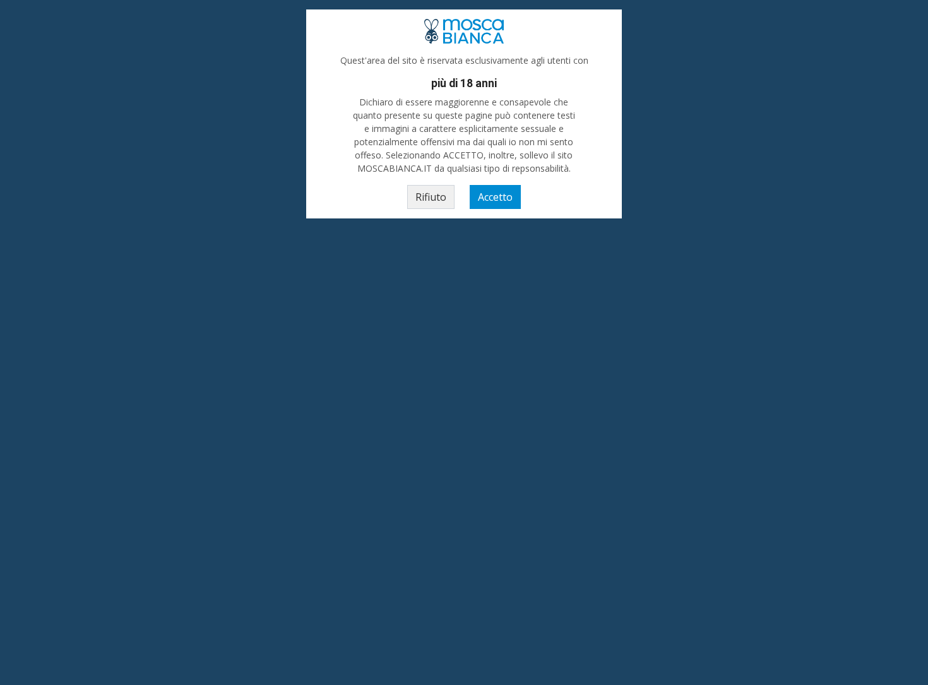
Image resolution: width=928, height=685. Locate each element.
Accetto (495, 197)
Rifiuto (430, 197)
